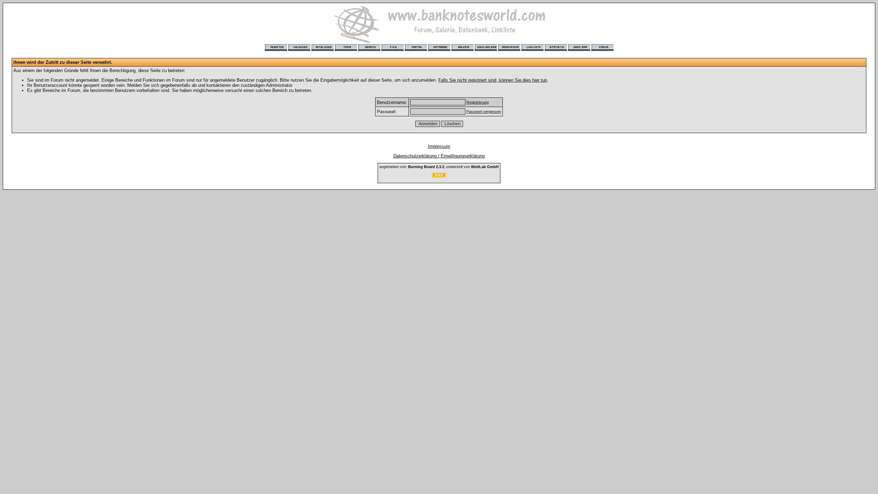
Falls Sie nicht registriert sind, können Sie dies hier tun (492, 80)
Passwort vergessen (483, 111)
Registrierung (477, 102)
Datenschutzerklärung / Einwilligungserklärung (439, 155)
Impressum (439, 146)
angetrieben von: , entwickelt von (439, 167)
